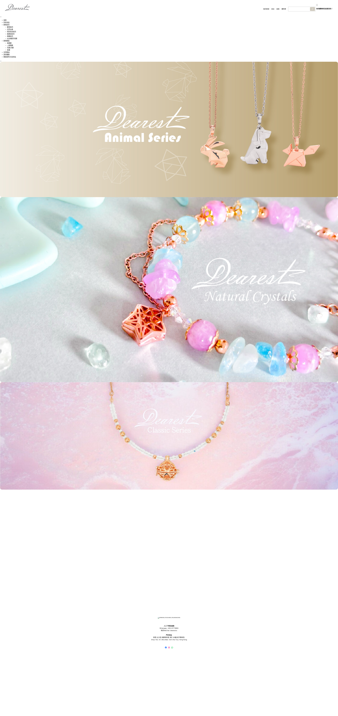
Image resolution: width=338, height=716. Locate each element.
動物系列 (10, 27)
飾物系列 (7, 25)
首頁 (5, 20)
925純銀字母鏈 (12, 38)
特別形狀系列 (11, 31)
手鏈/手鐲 (10, 47)
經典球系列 (11, 34)
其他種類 (7, 54)
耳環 (8, 50)
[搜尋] (312, 9)
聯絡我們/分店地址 (10, 57)
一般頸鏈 (10, 45)
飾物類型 (7, 41)
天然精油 (7, 52)
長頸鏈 (9, 43)
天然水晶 (10, 29)
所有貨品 (7, 22)
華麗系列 (10, 36)
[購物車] (317, 5)
